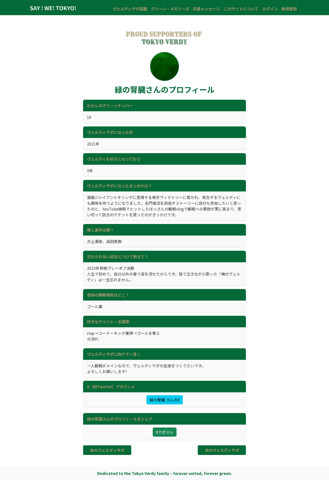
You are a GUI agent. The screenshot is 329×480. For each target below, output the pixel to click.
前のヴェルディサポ (107, 450)
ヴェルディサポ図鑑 (130, 9)
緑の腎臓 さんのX (165, 400)
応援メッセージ (206, 9)
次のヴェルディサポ (222, 450)
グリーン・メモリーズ (170, 9)
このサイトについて (241, 9)
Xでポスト (164, 432)
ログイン (270, 9)
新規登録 (289, 9)
